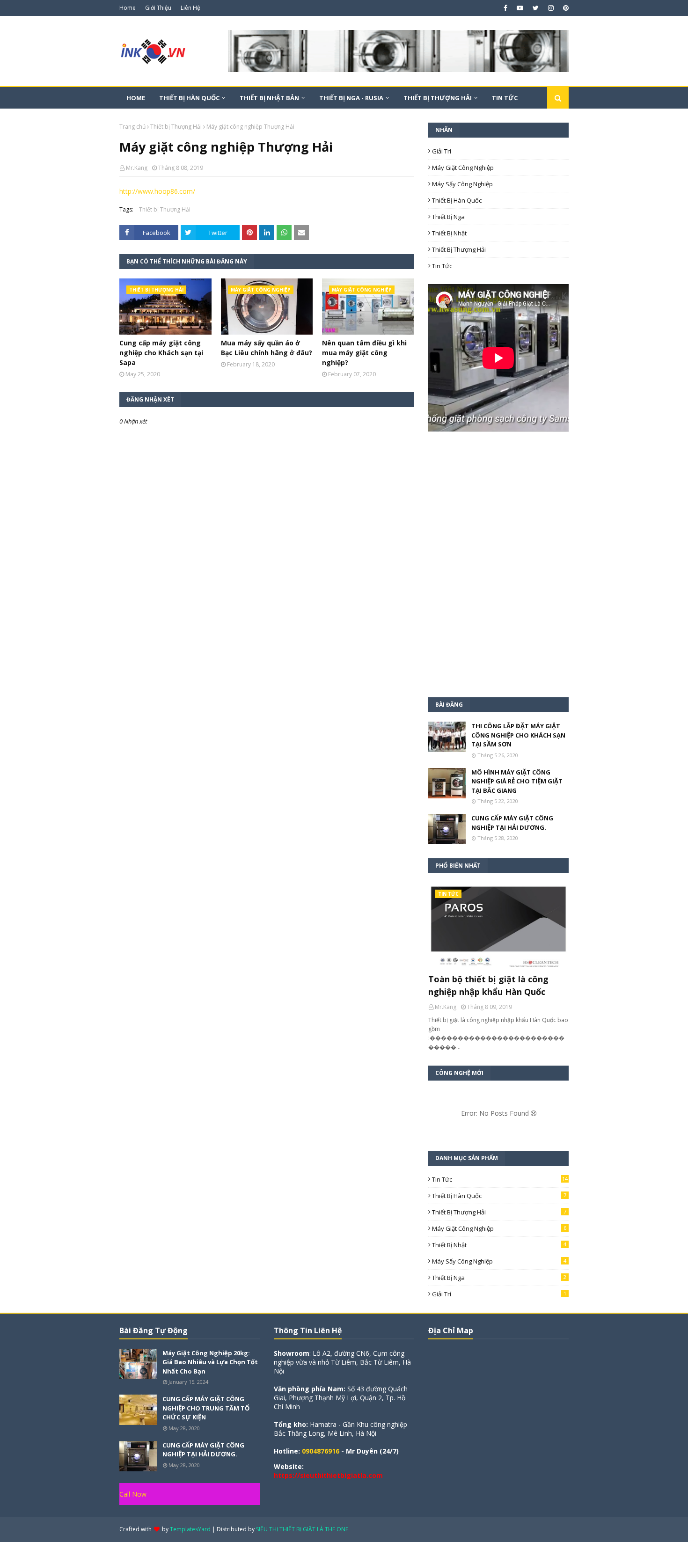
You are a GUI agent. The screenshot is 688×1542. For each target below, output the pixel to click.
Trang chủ (132, 127)
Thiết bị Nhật (449, 233)
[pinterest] (565, 8)
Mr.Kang (136, 168)
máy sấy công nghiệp (462, 184)
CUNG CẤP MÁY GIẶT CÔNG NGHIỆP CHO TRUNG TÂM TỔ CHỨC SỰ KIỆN (205, 1408)
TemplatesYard (190, 1529)
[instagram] (551, 8)
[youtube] (520, 8)
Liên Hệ (190, 8)
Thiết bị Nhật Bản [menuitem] (269, 98)
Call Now (132, 1494)
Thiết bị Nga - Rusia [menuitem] (351, 98)
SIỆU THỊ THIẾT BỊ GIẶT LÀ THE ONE (302, 1529)
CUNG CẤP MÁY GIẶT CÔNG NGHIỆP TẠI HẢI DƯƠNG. (512, 823)
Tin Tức (442, 266)
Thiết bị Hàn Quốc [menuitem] (189, 98)
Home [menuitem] (135, 98)
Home (127, 8)
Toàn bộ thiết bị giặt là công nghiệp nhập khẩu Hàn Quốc (488, 985)
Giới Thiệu (158, 8)
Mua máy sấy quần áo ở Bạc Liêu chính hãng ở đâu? (266, 347)
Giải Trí (441, 151)
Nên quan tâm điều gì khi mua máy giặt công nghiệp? (364, 352)
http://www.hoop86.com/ (157, 191)
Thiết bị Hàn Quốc (457, 200)
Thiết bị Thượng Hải (176, 127)
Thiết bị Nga (448, 216)
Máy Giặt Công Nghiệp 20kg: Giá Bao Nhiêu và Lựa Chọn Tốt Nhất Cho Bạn (210, 1362)
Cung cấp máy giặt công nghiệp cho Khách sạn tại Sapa (161, 352)
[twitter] (535, 8)
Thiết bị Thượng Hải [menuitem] (437, 98)
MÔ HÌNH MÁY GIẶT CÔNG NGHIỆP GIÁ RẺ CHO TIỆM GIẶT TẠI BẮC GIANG (517, 781)
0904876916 (320, 1451)
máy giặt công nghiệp (463, 167)
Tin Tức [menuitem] (505, 98)
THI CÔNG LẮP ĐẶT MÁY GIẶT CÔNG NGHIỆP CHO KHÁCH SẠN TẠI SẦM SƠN (518, 735)
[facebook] (505, 8)
